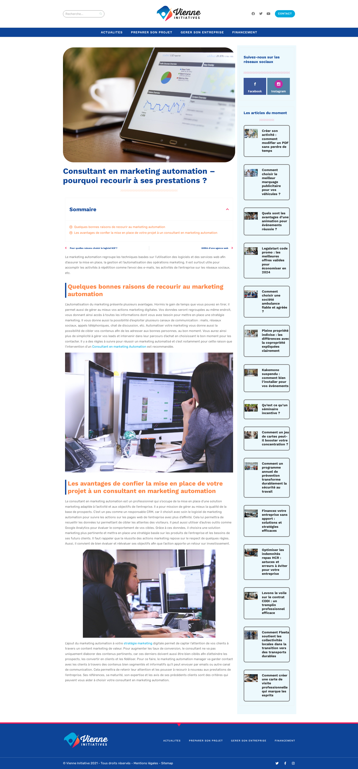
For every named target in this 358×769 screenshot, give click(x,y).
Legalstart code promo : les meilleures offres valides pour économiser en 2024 (275, 260)
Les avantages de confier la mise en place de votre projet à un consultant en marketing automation (145, 233)
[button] (227, 209)
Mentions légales (146, 763)
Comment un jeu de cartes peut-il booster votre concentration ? (275, 438)
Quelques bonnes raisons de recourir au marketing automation (119, 227)
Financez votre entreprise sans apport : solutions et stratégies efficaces (275, 521)
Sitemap (167, 763)
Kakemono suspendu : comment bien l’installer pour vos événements (275, 378)
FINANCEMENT (244, 32)
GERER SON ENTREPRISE (202, 32)
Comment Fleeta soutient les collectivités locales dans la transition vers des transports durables (275, 644)
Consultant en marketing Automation (119, 346)
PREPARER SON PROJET (151, 32)
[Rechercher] (100, 14)
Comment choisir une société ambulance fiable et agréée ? (274, 301)
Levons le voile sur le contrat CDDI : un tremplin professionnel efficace (274, 603)
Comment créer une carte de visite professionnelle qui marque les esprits (275, 685)
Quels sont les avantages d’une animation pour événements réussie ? (275, 221)
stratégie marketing (138, 643)
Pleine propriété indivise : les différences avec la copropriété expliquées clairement (275, 340)
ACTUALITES (112, 32)
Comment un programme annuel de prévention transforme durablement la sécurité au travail (274, 477)
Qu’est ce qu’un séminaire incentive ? (275, 409)
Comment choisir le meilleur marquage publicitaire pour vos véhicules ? (271, 182)
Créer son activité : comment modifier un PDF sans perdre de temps (275, 141)
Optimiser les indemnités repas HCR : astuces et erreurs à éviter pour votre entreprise (274, 562)
